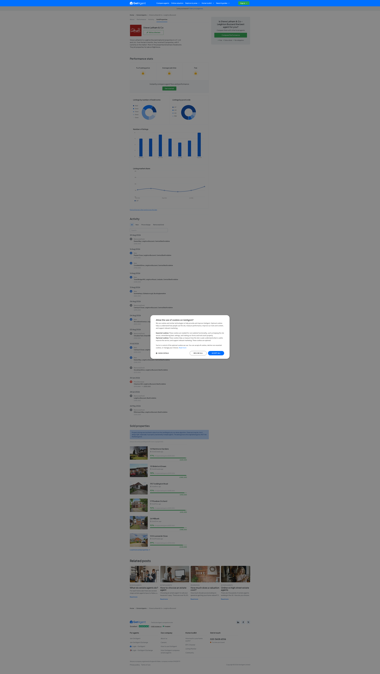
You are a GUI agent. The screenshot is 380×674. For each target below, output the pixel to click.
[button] (162, 353)
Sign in (242, 3)
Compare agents (162, 3)
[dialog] (190, 337)
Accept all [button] (216, 353)
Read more (182, 348)
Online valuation (177, 3)
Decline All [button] (198, 353)
